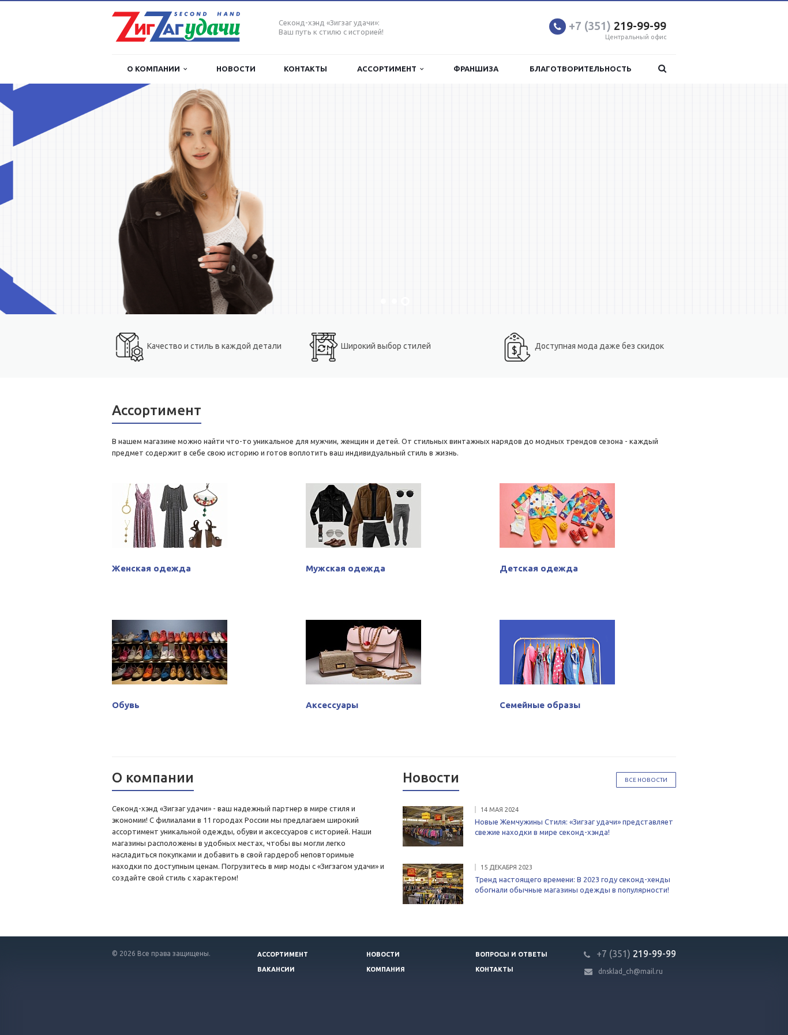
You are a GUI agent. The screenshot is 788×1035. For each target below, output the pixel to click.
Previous (35, 199)
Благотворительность (581, 69)
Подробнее (451, 257)
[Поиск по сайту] (662, 69)
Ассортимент (388, 69)
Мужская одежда (345, 568)
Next (753, 199)
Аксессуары (332, 705)
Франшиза (475, 69)
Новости (236, 69)
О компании (155, 69)
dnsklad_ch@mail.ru (630, 971)
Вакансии (276, 969)
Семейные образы (540, 705)
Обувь (126, 705)
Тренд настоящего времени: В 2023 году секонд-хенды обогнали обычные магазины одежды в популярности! (572, 884)
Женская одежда (151, 568)
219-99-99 (617, 26)
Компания (385, 969)
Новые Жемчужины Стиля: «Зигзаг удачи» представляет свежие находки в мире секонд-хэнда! (574, 827)
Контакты (305, 69)
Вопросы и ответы (511, 954)
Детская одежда (539, 568)
